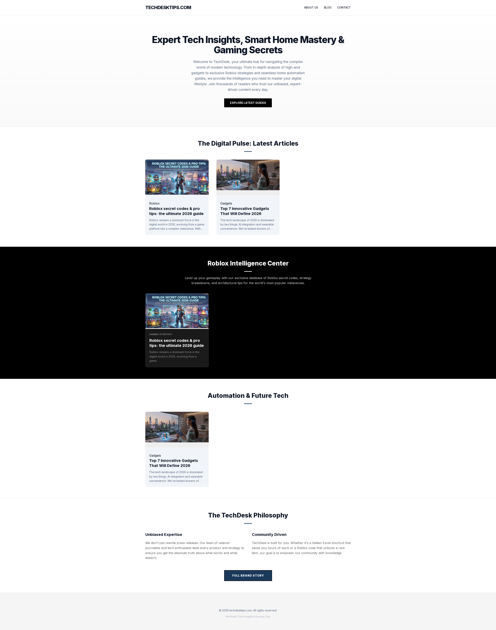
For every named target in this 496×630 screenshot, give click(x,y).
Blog (328, 7)
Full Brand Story (248, 575)
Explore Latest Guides (248, 102)
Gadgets (226, 203)
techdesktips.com (168, 7)
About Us (311, 7)
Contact (344, 7)
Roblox (154, 203)
